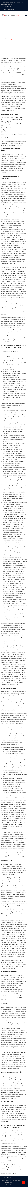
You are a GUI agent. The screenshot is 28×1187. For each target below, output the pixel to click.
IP (21, 1021)
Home (3, 39)
